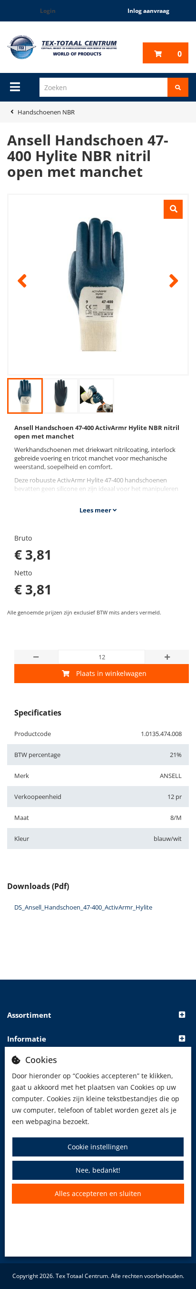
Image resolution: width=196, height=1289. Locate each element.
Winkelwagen (179, 54)
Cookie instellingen (98, 1146)
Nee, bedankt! (98, 1170)
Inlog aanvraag (148, 11)
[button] (98, 1015)
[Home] (62, 47)
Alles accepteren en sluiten (98, 1193)
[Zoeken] (177, 87)
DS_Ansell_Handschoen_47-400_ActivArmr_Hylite (83, 907)
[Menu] (15, 87)
